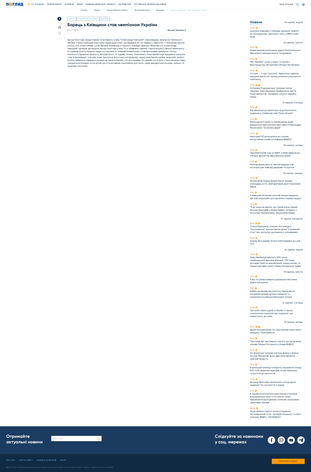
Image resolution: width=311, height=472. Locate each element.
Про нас (10, 460)
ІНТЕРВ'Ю (69, 4)
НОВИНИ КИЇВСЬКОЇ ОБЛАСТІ (101, 4)
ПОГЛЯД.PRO (125, 4)
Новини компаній (46, 460)
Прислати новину (288, 461)
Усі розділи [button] (37, 4)
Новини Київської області (117, 10)
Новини (97, 10)
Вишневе (160, 10)
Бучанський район (142, 10)
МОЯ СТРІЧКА (287, 4)
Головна (84, 10)
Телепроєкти (54, 4)
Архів (80, 4)
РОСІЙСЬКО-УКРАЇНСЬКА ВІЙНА (150, 4)
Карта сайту (26, 460)
